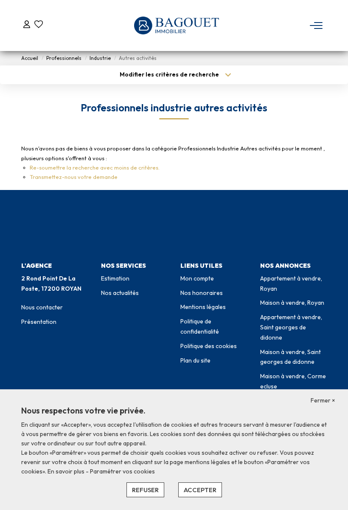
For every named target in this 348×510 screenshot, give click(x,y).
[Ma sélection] (38, 25)
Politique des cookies (208, 346)
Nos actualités (120, 293)
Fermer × (323, 400)
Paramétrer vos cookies (122, 471)
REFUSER (145, 490)
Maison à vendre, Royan (292, 302)
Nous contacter (42, 307)
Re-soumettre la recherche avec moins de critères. (95, 167)
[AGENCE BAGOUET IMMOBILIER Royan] (176, 25)
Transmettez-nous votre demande (74, 176)
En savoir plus (67, 471)
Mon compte (197, 278)
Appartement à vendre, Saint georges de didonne (291, 327)
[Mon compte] (26, 25)
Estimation (115, 278)
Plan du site (195, 360)
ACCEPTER (200, 490)
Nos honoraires (201, 293)
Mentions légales (203, 307)
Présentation (38, 322)
